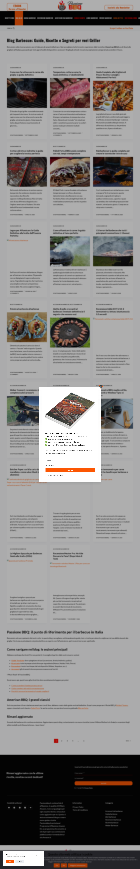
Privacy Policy (59, 475)
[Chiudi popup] (100, 386)
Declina (20, 861)
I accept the (55, 475)
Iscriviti (70, 470)
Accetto (10, 861)
